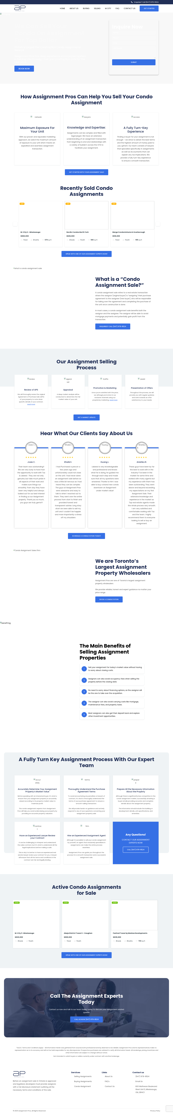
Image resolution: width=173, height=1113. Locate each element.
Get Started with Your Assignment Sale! (86, 172)
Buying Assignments (83, 1081)
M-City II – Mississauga (30, 232)
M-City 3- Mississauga (24, 933)
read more (31, 404)
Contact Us (110, 1086)
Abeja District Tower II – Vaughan (78, 933)
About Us (108, 1076)
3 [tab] (132, 227)
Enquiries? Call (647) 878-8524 (113, 326)
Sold (22, 203)
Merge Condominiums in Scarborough (128, 232)
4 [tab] (134, 227)
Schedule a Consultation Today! (86, 536)
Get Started (149, 8)
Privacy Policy (140, 69)
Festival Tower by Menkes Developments (130, 933)
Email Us (139, 1081)
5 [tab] (136, 227)
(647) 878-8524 (152, 2)
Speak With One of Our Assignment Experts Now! (86, 254)
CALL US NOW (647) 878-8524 (86, 1019)
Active (17, 902)
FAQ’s (107, 1081)
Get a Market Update (86, 417)
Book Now (24, 68)
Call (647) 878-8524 (135, 850)
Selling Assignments (83, 1076)
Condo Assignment (82, 1086)
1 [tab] (85, 227)
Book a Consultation (109, 599)
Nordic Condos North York (77, 232)
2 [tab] (87, 227)
